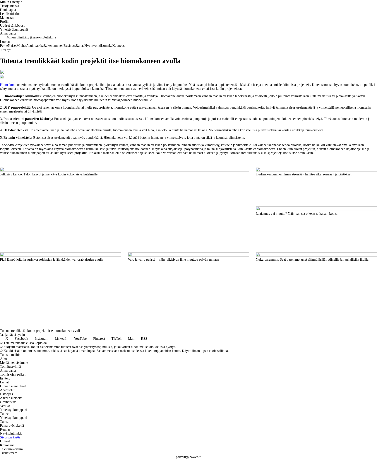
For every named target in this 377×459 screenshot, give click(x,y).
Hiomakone (8, 85)
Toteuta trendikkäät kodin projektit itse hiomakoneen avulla (40, 331)
